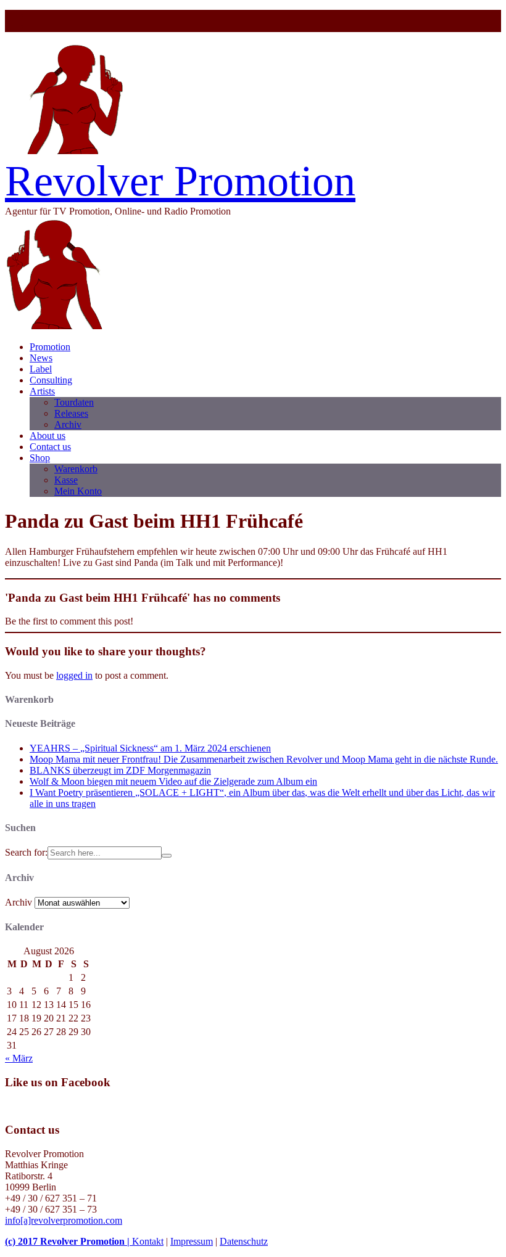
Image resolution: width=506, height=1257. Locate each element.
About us (47, 435)
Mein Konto (78, 491)
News (41, 358)
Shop (40, 457)
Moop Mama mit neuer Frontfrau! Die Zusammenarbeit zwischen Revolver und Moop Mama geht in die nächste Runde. (264, 759)
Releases (71, 413)
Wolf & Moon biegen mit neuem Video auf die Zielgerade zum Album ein (173, 781)
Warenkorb (75, 469)
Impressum (191, 1241)
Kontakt (148, 1241)
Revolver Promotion (180, 181)
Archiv (67, 424)
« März (19, 1058)
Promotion (50, 347)
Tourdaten (74, 402)
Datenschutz (244, 1241)
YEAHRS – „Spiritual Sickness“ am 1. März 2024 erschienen (150, 748)
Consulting (51, 380)
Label (41, 369)
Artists (42, 391)
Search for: (26, 852)
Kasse (66, 480)
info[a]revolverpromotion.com (63, 1220)
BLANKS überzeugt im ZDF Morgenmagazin (120, 770)
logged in (74, 675)
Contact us (50, 446)
